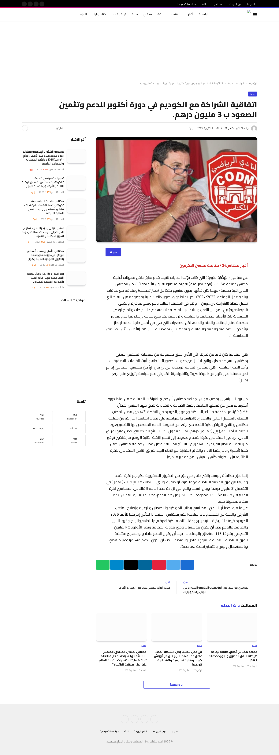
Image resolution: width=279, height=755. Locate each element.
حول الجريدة (235, 4)
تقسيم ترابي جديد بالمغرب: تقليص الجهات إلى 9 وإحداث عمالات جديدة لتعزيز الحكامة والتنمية (43, 232)
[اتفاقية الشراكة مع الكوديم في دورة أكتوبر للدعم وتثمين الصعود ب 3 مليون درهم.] (176, 189)
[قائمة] (255, 14)
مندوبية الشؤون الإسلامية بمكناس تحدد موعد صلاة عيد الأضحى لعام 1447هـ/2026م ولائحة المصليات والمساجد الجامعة (43, 157)
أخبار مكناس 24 (232, 128)
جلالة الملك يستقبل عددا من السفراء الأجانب (144, 587)
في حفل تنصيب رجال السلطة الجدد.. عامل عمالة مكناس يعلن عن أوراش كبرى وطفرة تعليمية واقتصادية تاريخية (178, 658)
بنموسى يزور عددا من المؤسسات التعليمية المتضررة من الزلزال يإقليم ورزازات (215, 590)
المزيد (83, 14)
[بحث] (22, 14)
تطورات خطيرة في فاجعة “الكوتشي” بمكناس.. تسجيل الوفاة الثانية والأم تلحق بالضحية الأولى (43, 182)
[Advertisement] (139, 51)
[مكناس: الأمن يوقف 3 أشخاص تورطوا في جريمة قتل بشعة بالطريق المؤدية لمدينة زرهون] (76, 255)
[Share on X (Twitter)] (44, 128)
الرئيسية (203, 14)
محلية (252, 94)
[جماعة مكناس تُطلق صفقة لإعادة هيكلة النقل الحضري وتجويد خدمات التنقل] (232, 627)
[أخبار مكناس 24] (234, 14)
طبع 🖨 (113, 252)
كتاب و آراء (99, 14)
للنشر (203, 4)
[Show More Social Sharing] (25, 128)
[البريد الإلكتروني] (270, 299)
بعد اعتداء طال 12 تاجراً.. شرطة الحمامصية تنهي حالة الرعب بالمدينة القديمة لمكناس (45, 278)
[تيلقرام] (270, 309)
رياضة (161, 14)
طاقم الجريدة (218, 4)
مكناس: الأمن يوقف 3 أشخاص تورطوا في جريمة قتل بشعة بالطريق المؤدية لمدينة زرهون (45, 255)
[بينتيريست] (38, 128)
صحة (135, 14)
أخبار (190, 14)
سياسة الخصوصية (186, 4)
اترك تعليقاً (176, 684)
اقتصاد (174, 14)
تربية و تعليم (119, 14)
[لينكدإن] (32, 128)
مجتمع (147, 14)
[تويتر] (270, 270)
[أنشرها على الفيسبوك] (50, 128)
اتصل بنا (251, 4)
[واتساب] (270, 319)
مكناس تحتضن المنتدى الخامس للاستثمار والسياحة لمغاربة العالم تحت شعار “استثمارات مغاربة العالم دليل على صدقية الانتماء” (123, 658)
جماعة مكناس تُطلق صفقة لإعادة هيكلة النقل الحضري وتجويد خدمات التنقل (233, 656)
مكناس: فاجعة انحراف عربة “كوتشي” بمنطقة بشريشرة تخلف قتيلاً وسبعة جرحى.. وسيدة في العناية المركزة (44, 207)
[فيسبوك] (270, 261)
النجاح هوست (115, 741)
